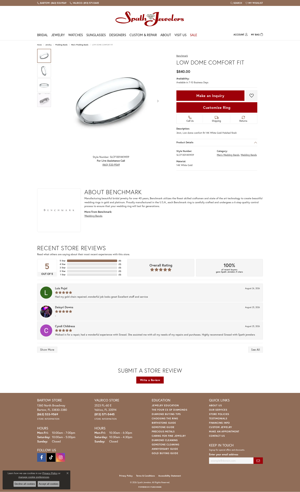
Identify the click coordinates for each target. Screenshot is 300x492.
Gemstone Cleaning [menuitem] (165, 444)
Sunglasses (96, 35)
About (165, 35)
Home (39, 45)
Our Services (218, 409)
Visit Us (180, 35)
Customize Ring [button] (217, 107)
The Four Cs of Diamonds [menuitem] (169, 409)
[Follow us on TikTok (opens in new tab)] (51, 457)
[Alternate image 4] (44, 100)
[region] (111, 101)
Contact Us (217, 435)
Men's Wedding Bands (79, 45)
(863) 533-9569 (111, 164)
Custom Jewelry (220, 427)
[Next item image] (157, 101)
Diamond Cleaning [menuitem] (165, 440)
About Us (215, 405)
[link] (51, 3)
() (120, 260)
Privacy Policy (126, 475)
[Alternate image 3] (44, 85)
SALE (193, 35)
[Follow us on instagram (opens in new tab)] (60, 457)
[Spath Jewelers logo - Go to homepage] (150, 18)
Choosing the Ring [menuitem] (165, 418)
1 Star (63, 274)
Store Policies (219, 414)
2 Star (63, 271)
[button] (236, 3)
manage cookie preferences (33, 477)
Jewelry (58, 35)
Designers (117, 35)
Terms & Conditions (145, 475)
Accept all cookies (48, 483)
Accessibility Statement (169, 475)
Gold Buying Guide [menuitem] (165, 453)
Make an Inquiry (210, 95)
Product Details (184, 142)
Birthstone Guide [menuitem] (164, 422)
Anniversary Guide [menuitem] (165, 448)
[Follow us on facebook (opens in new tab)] (41, 457)
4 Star (63, 264)
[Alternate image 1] (44, 56)
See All (255, 349)
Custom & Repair (143, 35)
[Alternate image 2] (44, 71)
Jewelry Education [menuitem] (165, 405)
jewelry (48, 45)
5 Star (63, 260)
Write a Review (150, 380)
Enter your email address (223, 454)
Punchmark (156, 487)
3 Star (63, 267)
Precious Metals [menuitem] (163, 431)
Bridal (42, 35)
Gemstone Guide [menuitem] (163, 427)
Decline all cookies (25, 483)
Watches (75, 35)
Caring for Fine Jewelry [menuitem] (169, 435)
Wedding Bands (61, 45)
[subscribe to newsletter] (258, 460)
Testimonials (218, 418)
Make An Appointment (224, 431)
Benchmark (182, 55)
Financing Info (219, 422)
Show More (47, 349)
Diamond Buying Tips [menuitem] (166, 414)
